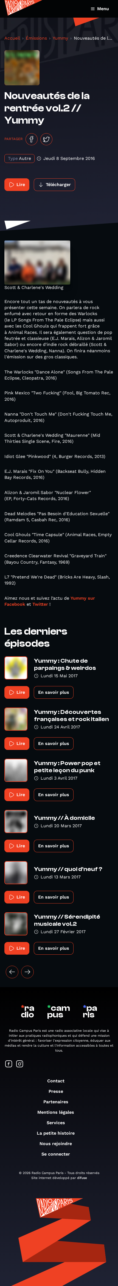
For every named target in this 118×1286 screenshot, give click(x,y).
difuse (82, 1178)
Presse (56, 1091)
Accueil (12, 38)
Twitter (40, 604)
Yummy (60, 38)
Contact (55, 1080)
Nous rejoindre (56, 1143)
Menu (103, 8)
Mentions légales (55, 1112)
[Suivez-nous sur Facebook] (8, 1064)
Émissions (36, 38)
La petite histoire (56, 1133)
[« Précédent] (12, 972)
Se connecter (55, 1154)
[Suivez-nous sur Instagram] (19, 1064)
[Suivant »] (27, 972)
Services (56, 1122)
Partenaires (55, 1101)
